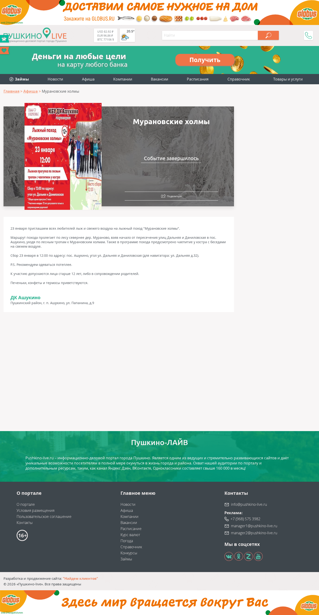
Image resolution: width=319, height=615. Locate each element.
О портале (26, 504)
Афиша (88, 79)
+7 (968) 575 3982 (245, 518)
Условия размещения (35, 510)
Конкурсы (129, 552)
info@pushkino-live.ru (249, 504)
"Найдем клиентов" (80, 578)
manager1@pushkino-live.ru (254, 525)
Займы (126, 559)
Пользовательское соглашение (44, 516)
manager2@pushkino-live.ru (254, 532)
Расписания (198, 79)
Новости (55, 79)
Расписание (131, 528)
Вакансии (159, 79)
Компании (122, 79)
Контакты (25, 522)
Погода (127, 540)
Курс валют (130, 534)
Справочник (238, 79)
